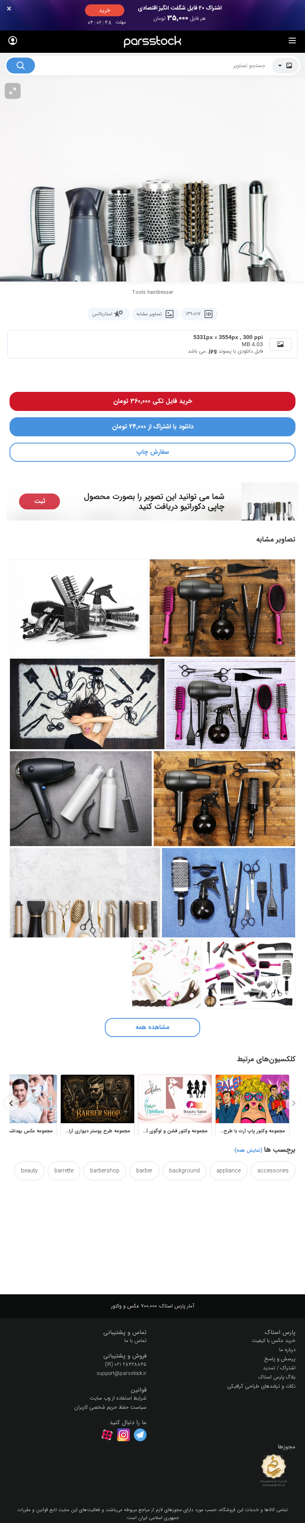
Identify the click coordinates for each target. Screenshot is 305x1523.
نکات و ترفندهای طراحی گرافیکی (261, 1386)
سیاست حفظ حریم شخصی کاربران (110, 1407)
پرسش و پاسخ (279, 1359)
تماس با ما (135, 1340)
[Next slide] (11, 1103)
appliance (228, 1170)
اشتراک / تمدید (279, 1368)
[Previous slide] (293, 1103)
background (184, 1170)
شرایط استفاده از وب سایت (118, 1398)
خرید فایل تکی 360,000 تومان (152, 401)
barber (144, 1170)
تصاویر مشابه (149, 314)
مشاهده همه (152, 1027)
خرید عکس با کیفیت (273, 1340)
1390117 (193, 314)
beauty (29, 1170)
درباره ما (287, 1350)
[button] (226, 1332)
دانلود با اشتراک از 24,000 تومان (152, 427)
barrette (63, 1170)
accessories (273, 1170)
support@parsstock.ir (122, 1373)
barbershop (105, 1170)
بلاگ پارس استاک (277, 1377)
